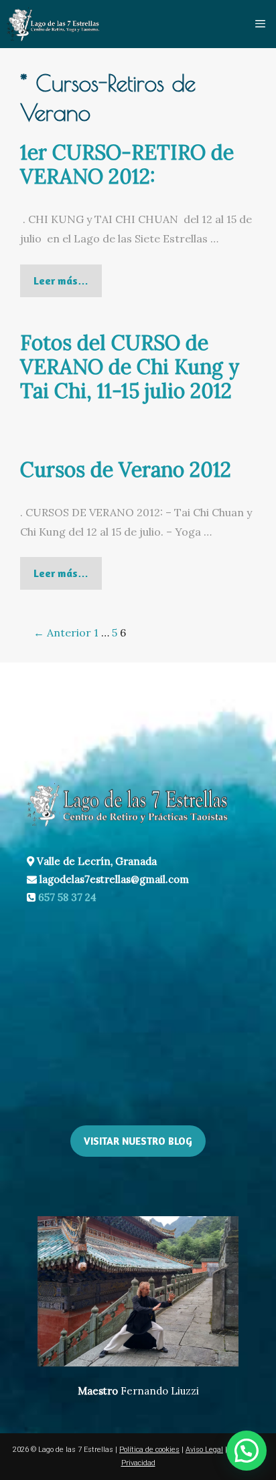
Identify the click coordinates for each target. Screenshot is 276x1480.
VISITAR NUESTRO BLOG (138, 1141)
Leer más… (67, 285)
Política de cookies (149, 1449)
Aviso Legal (204, 1449)
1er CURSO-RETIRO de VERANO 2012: (127, 164)
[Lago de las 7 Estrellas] (53, 24)
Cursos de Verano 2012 (125, 469)
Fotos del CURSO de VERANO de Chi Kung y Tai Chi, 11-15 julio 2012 (130, 366)
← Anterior (62, 632)
